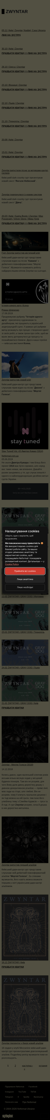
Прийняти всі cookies (25, 571)
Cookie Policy (11, 564)
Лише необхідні (25, 587)
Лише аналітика (25, 579)
